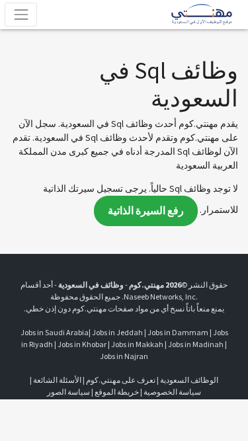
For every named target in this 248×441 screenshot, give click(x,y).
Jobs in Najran (124, 356)
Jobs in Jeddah (117, 332)
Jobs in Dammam (177, 332)
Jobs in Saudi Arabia (55, 332)
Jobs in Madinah (196, 344)
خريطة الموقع (117, 392)
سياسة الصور (68, 392)
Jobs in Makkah (137, 344)
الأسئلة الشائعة (57, 380)
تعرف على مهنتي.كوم (120, 380)
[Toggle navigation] (21, 14)
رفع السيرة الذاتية (146, 210)
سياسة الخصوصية (172, 392)
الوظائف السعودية (189, 380)
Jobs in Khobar (82, 344)
